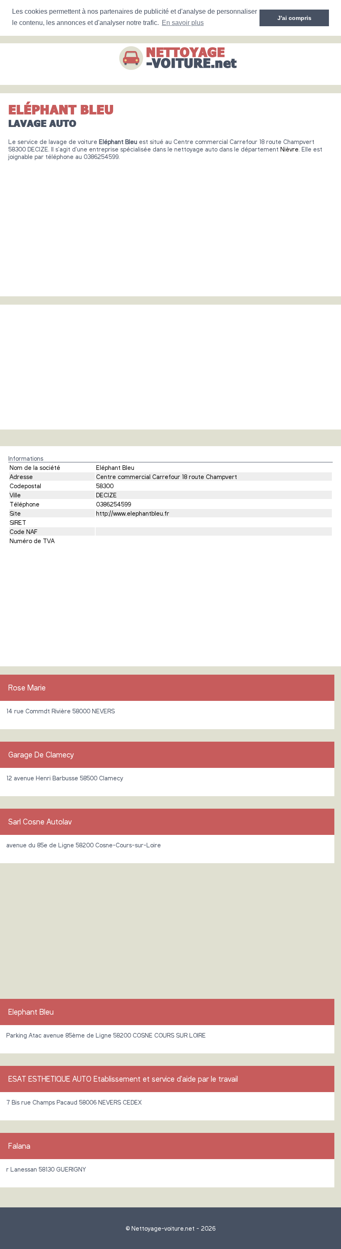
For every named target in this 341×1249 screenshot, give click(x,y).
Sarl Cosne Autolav (40, 821)
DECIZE (106, 495)
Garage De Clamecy (41, 754)
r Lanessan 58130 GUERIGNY (46, 1169)
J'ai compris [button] (294, 18)
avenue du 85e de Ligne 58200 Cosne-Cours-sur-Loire (83, 845)
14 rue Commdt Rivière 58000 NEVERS (60, 711)
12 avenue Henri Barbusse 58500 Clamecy (64, 778)
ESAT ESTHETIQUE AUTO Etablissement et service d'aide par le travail (123, 1078)
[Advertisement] (170, 225)
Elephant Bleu (31, 1011)
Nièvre (289, 149)
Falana (19, 1145)
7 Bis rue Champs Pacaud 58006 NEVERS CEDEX (74, 1102)
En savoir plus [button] (183, 22)
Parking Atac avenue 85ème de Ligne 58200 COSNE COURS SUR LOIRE (106, 1035)
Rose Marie (27, 687)
